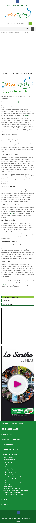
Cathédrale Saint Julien (10, 459)
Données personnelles (12, 424)
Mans (12, 213)
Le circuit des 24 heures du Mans (13, 477)
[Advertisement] (18, 52)
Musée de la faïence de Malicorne (13, 494)
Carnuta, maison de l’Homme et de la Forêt (16, 490)
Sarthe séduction (10, 449)
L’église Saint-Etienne (10, 471)
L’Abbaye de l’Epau (9, 469)
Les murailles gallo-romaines (12, 488)
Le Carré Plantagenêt (10, 473)
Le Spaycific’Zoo (8, 486)
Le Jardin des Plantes (10, 467)
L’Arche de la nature (9, 465)
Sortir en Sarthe (10, 455)
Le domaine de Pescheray (11, 479)
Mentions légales (10, 429)
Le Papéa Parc (8, 484)
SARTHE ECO (7, 434)
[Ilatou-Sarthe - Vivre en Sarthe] (18, 13)
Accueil (3, 32)
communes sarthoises (18, 178)
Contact (5, 504)
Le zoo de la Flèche (9, 461)
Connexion (6, 499)
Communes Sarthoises (13, 32)
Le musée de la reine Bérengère (13, 492)
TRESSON (25, 32)
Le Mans (26, 115)
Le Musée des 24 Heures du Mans (13, 483)
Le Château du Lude (9, 475)
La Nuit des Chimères (10, 463)
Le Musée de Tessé (9, 481)
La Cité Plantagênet (9, 457)
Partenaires (7, 444)
